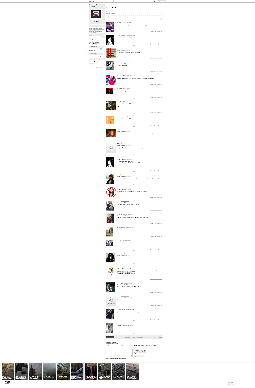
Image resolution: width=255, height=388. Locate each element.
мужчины (90, 30)
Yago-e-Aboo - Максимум (94, 42)
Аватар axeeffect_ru (96, 14)
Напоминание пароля (123, 346)
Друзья (94, 4)
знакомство (95, 29)
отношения (94, 30)
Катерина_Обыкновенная (124, 323)
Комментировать (110, 337)
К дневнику (134, 337)
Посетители (98, 66)
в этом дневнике (93, 50)
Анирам (120, 88)
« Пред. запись (127, 337)
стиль (101, 31)
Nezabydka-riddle (122, 227)
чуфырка (120, 266)
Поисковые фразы (99, 67)
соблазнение (91, 31)
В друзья (97, 21)
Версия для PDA (230, 382)
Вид (156, 1)
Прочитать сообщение (110, 13)
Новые (160, 337)
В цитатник (160, 31)
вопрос (94, 28)
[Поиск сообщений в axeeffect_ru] (101, 49)
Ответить (152, 31)
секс (100, 30)
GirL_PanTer (121, 75)
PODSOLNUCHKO (122, 101)
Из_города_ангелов (122, 35)
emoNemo (120, 62)
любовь (102, 29)
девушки (100, 28)
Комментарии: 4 (97, 43)
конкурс (99, 29)
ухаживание (95, 32)
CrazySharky (121, 283)
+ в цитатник (109, 9)
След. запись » (140, 337)
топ (92, 32)
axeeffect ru (89, 6)
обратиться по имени (127, 22)
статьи (95, 31)
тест (90, 32)
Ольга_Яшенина (122, 309)
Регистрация (108, 346)
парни (98, 30)
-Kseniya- (120, 240)
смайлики (117, 348)
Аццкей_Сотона (122, 48)
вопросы (96, 28)
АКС (91, 28)
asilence (120, 129)
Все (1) (103, 36)
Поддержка (154, 1)
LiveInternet (91, 1)
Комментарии (98, 4)
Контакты (230, 383)
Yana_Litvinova (122, 214)
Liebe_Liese (121, 253)
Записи (90, 4)
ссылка (130, 23)
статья (98, 31)
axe (90, 28)
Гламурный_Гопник (122, 116)
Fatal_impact (121, 174)
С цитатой (156, 31)
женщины (90, 29)
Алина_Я (120, 22)
